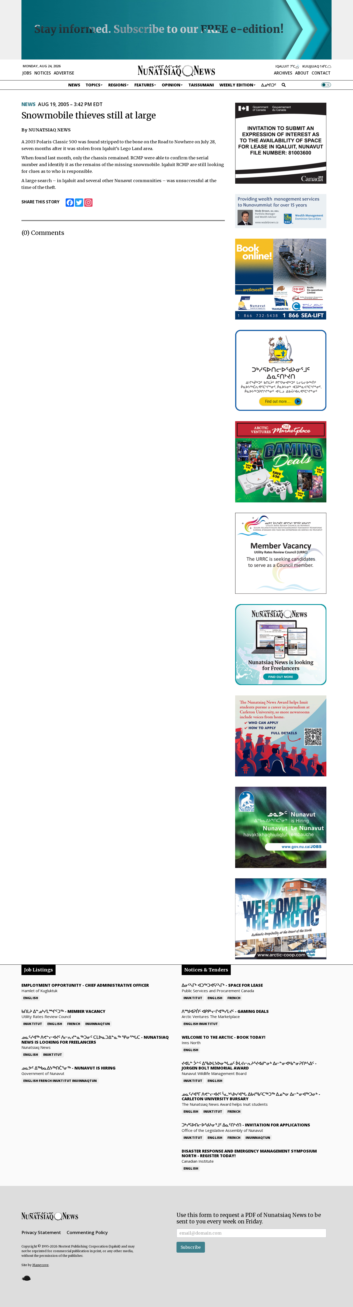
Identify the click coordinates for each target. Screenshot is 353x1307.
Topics (93, 84)
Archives (283, 73)
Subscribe (191, 1247)
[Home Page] (176, 70)
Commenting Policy (87, 1232)
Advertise (64, 73)
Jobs (27, 73)
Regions (117, 84)
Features (144, 84)
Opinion (171, 84)
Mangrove (40, 1265)
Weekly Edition (236, 84)
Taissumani (201, 84)
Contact (321, 73)
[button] (26, 1278)
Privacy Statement (41, 1232)
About (302, 73)
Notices (42, 73)
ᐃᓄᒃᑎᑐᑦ (268, 84)
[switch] (326, 85)
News (74, 84)
